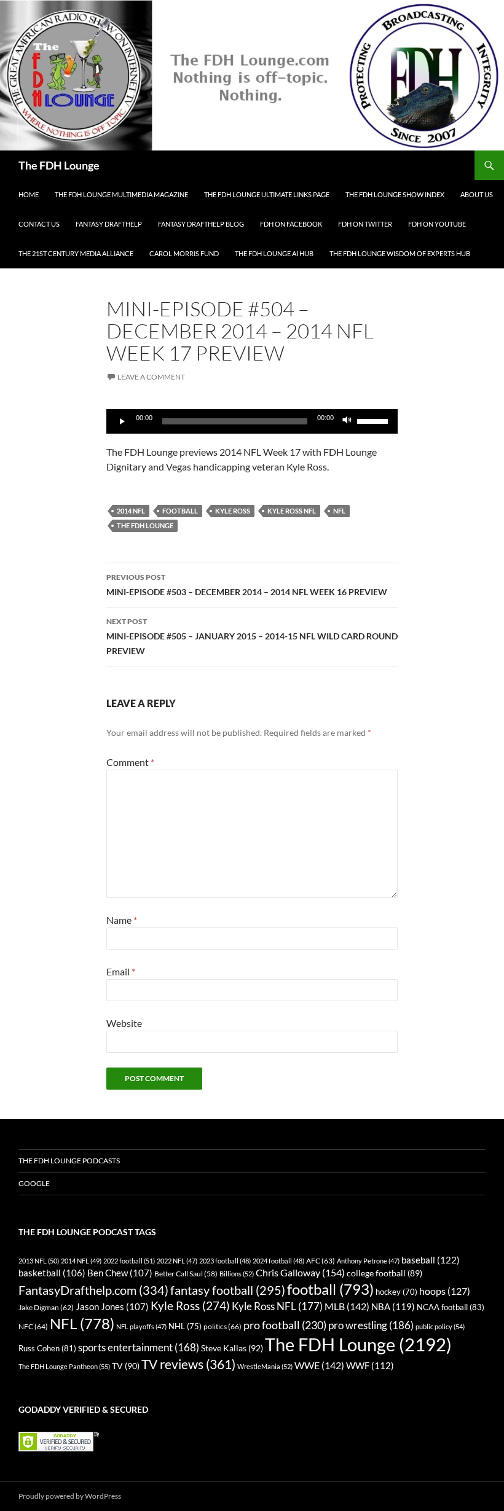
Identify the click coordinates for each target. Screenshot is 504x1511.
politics (222, 1326)
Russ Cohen (47, 1348)
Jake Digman (46, 1307)
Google (34, 1183)
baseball (430, 1259)
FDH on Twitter (365, 224)
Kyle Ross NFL (291, 511)
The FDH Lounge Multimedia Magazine (121, 194)
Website (124, 1023)
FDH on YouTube (437, 224)
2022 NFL (177, 1261)
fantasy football (227, 1290)
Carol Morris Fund (184, 253)
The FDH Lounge (59, 165)
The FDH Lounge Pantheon (64, 1366)
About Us (476, 194)
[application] (252, 421)
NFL (339, 511)
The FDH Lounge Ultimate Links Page (266, 194)
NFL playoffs (141, 1326)
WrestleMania (265, 1366)
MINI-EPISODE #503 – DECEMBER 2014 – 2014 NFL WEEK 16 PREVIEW (246, 584)
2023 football (225, 1261)
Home (28, 194)
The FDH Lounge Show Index (394, 194)
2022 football (129, 1261)
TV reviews (188, 1364)
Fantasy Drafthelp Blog (201, 224)
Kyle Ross (232, 511)
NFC (33, 1326)
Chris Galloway (300, 1272)
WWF (370, 1365)
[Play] (122, 421)
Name (121, 920)
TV (126, 1366)
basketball (51, 1273)
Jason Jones (112, 1307)
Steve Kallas (232, 1348)
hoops (444, 1291)
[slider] (374, 420)
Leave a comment (151, 376)
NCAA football (450, 1307)
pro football (284, 1325)
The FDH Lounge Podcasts (69, 1160)
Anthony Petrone (368, 1261)
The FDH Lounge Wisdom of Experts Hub (399, 253)
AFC (320, 1260)
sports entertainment (138, 1347)
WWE (319, 1365)
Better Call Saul (186, 1273)
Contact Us (39, 224)
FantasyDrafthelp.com (93, 1290)
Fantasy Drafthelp (109, 224)
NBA (393, 1306)
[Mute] (347, 421)
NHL (185, 1326)
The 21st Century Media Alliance (75, 253)
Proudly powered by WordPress (69, 1496)
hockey (396, 1292)
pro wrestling (371, 1325)
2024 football (278, 1261)
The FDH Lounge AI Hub (274, 253)
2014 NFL (131, 511)
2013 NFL (38, 1261)
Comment (130, 762)
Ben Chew (119, 1273)
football (180, 511)
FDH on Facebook (291, 224)
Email (120, 971)
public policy (440, 1326)
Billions (236, 1274)
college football (384, 1273)
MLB (347, 1306)
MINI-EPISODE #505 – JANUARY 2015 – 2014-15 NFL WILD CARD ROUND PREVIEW (252, 636)
